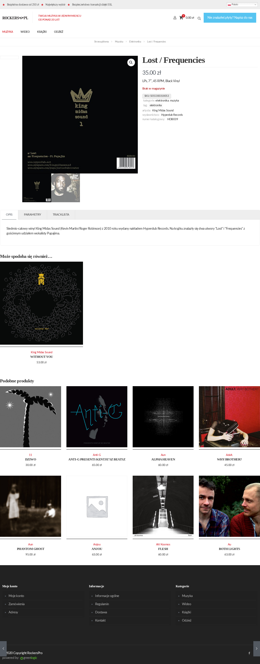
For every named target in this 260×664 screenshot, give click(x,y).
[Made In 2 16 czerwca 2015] (3, 648)
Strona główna (101, 42)
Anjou (97, 549)
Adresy (13, 612)
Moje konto (16, 596)
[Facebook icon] (249, 653)
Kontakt (100, 620)
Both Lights (229, 549)
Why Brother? (229, 459)
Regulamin (102, 604)
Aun (163, 455)
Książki (186, 612)
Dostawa (101, 612)
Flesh (163, 549)
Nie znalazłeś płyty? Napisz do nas (229, 17)
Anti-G (97, 455)
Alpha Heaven (163, 459)
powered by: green (19, 657)
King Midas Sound (163, 110)
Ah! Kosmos (163, 544)
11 (30, 455)
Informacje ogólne (107, 596)
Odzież (186, 620)
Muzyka (119, 42)
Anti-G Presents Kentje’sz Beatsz (96, 459)
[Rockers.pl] (15, 17)
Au (229, 544)
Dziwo (30, 459)
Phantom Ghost (30, 549)
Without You (41, 357)
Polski (234, 4)
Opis (9, 214)
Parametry (32, 214)
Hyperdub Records (172, 114)
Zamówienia (17, 604)
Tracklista (61, 214)
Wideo (186, 604)
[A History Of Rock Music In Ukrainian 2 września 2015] (256, 648)
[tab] (9, 214)
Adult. (229, 455)
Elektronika (135, 42)
